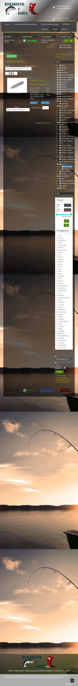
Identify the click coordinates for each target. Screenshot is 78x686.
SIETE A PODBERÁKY (67, 77)
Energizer (61, 305)
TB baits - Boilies (66, 145)
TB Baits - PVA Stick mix (68, 159)
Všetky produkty (66, 45)
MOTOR (63, 174)
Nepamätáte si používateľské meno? (63, 378)
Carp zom (61, 259)
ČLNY (63, 178)
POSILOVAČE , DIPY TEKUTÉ (66, 123)
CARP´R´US (62, 348)
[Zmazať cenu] (66, 225)
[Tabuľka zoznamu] (11, 73)
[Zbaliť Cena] (57, 200)
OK (72, 680)
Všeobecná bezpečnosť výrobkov (63, 55)
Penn (60, 293)
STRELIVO (12, 56)
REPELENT (64, 127)
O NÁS (16, 671)
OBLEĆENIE (64, 176)
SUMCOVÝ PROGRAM (67, 89)
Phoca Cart (47, 123)
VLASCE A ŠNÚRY (66, 80)
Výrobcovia (63, 231)
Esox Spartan (62, 245)
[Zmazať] (71, 40)
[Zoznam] (15, 73)
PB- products (62, 312)
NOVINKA (64, 68)
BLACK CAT (64, 103)
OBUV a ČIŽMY (65, 171)
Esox (59, 236)
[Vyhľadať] (66, 40)
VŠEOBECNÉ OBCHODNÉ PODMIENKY (39, 671)
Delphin (60, 257)
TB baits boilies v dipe (67, 138)
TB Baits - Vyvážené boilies (66, 154)
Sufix (59, 278)
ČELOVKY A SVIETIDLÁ (68, 110)
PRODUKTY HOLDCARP (68, 183)
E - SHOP (66, 671)
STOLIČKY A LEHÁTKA (68, 92)
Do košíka (46, 103)
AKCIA (63, 65)
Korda (60, 300)
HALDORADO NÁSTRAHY (64, 130)
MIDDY (60, 247)
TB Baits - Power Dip (67, 157)
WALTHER (61, 333)
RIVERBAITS (62, 345)
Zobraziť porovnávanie (50, 45)
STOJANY (64, 101)
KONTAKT (58, 671)
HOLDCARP (62, 340)
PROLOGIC (61, 240)
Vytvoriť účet (61, 375)
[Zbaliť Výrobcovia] (57, 231)
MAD (59, 271)
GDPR (22, 671)
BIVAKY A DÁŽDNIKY (67, 75)
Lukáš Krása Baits (63, 298)
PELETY (63, 94)
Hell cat (60, 267)
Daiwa (60, 264)
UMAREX (61, 331)
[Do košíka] (47, 95)
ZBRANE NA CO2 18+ (67, 162)
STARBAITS (62, 309)
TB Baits (63, 134)
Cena (60, 200)
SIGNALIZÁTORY (66, 96)
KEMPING (64, 120)
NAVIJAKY (64, 72)
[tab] (64, 200)
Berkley (60, 317)
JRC (59, 269)
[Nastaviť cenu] (66, 221)
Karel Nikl (61, 302)
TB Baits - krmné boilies (68, 136)
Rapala (63, 115)
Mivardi (60, 262)
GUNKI (60, 324)
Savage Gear (62, 250)
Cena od (58, 206)
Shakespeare (62, 290)
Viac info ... (69, 684)
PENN (60, 329)
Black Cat (61, 295)
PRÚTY (63, 70)
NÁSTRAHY (64, 82)
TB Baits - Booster (66, 150)
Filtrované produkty (67, 47)
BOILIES (63, 87)
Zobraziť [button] (34, 103)
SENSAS (61, 319)
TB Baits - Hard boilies (67, 148)
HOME (10, 671)
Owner (60, 243)
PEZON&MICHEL (63, 321)
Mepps (60, 252)
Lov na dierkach (65, 117)
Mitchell (60, 307)
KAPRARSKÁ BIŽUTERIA (64, 107)
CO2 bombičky (68, 166)
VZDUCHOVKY (68, 169)
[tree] (64, 126)
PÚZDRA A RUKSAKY (67, 99)
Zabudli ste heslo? (63, 382)
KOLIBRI (61, 338)
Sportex (60, 281)
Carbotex (61, 276)
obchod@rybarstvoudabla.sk (65, 21)
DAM (59, 274)
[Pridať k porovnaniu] (49, 95)
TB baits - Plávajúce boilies (66, 142)
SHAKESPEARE (63, 336)
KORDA (63, 188)
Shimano (61, 283)
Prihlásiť (59, 372)
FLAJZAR (64, 186)
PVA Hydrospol (62, 286)
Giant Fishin (62, 288)
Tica (59, 255)
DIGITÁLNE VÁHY (66, 113)
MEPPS (63, 84)
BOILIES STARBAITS (67, 181)
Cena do (58, 210)
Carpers (60, 238)
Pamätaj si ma (59, 368)
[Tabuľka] (7, 73)
